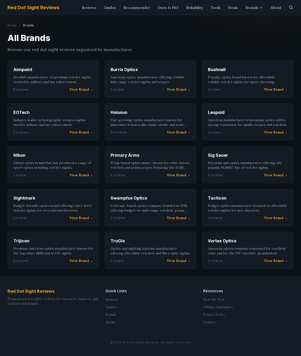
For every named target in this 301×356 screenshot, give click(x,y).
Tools (216, 7)
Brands (252, 7)
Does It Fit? (168, 7)
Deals (233, 7)
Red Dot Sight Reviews (33, 7)
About (276, 7)
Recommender (136, 7)
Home (12, 25)
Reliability (194, 7)
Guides (110, 7)
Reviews (89, 7)
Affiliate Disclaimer (218, 307)
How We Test (213, 299)
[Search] (291, 7)
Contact (209, 322)
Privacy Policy (214, 314)
